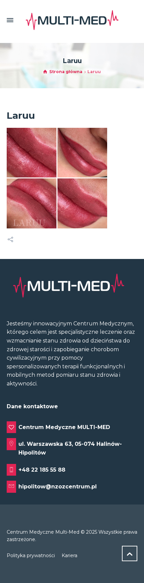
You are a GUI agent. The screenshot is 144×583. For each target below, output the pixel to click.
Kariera (69, 555)
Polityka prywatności (31, 555)
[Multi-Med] (72, 20)
